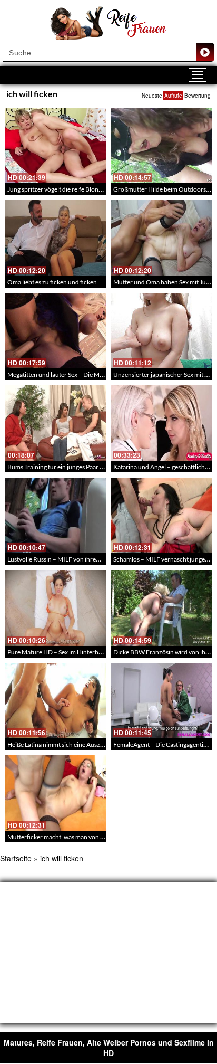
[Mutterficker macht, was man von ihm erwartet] (55, 793)
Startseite (16, 858)
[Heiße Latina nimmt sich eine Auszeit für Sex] (55, 700)
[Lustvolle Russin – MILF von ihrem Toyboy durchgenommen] (55, 515)
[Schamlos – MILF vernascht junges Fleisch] (161, 515)
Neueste (152, 95)
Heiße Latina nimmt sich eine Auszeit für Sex (67, 744)
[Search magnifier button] (205, 52)
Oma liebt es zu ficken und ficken (52, 282)
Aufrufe (173, 95)
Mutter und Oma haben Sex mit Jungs (164, 282)
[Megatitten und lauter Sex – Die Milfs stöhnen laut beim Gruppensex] (55, 330)
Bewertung (197, 95)
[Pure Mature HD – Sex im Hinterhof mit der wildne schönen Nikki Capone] (55, 607)
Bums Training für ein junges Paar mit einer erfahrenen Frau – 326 (97, 467)
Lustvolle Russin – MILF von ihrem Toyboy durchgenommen (89, 559)
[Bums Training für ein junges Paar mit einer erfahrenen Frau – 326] (55, 423)
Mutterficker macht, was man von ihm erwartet (71, 837)
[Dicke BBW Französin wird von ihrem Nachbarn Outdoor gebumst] (161, 607)
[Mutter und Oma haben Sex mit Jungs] (161, 238)
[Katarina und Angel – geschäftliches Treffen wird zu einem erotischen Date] (161, 423)
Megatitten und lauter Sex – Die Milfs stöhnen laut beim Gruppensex (100, 374)
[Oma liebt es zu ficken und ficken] (55, 238)
